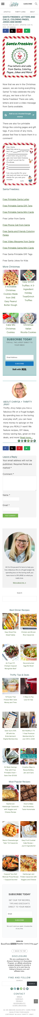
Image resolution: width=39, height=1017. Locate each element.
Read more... (26, 437)
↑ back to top (19, 951)
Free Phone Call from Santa (16, 225)
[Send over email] (27, 31)
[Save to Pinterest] (19, 31)
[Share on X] (13, 31)
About (32, 12)
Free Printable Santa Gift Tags (17, 205)
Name (6, 495)
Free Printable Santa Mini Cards (18, 212)
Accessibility (19, 1003)
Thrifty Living (20, 12)
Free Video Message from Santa (18, 241)
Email (6, 505)
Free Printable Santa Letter (16, 199)
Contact (19, 999)
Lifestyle (7, 12)
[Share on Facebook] (6, 31)
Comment (8, 474)
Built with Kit (19, 369)
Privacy (19, 1001)
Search (19, 593)
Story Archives (19, 1005)
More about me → (19, 583)
